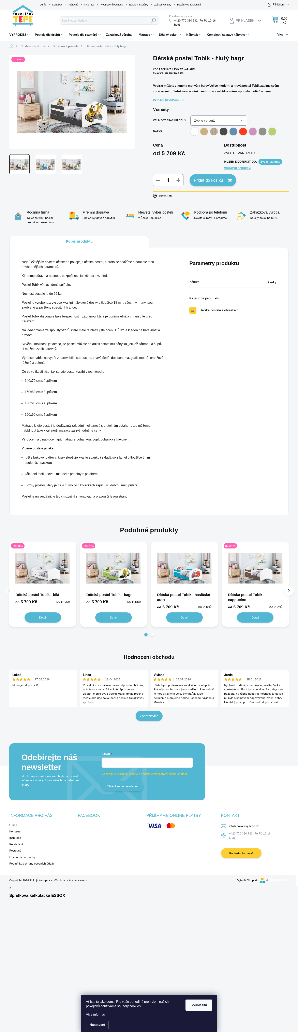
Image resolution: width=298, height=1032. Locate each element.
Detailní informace (166, 99)
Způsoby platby (162, 4)
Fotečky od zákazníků (189, 4)
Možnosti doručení (237, 168)
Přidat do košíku (208, 180)
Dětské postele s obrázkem (218, 310)
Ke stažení (16, 844)
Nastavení (97, 1025)
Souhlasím (199, 1005)
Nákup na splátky (138, 4)
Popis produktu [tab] (79, 241)
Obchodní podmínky (22, 857)
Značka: (168, 73)
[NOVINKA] (42, 568)
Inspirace (89, 4)
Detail (42, 617)
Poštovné (73, 4)
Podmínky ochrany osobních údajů (31, 863)
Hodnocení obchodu (112, 4)
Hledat (154, 20)
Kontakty (57, 4)
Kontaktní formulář (241, 853)
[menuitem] (20, 35)
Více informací (96, 1014)
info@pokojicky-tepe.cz (244, 826)
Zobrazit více (149, 716)
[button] (146, 635)
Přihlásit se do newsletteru (122, 786)
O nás (43, 4)
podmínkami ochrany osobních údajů (164, 773)
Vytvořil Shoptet (247, 880)
